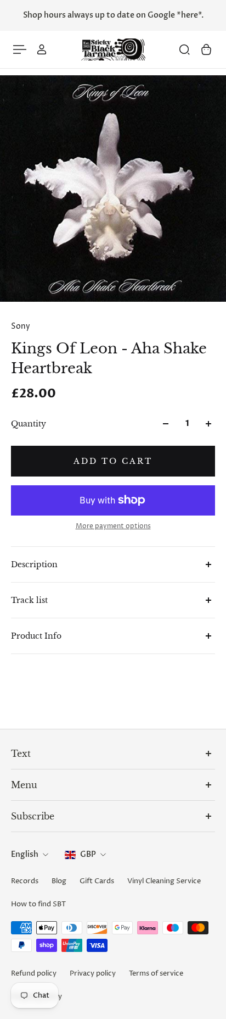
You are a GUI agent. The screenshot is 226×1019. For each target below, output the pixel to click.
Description (34, 564)
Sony (20, 326)
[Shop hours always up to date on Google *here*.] (113, 15)
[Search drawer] (184, 49)
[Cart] (206, 49)
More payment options (113, 526)
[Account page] (42, 49)
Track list (29, 600)
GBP (88, 854)
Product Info (36, 636)
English (24, 854)
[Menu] (20, 49)
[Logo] (113, 49)
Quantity (28, 424)
